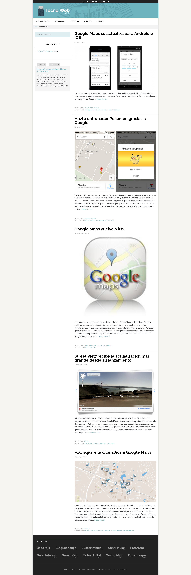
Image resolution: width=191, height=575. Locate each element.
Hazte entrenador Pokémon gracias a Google (110, 120)
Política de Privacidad (104, 569)
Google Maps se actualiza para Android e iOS (114, 35)
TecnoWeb (56, 10)
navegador (116, 110)
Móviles (96, 108)
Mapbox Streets (116, 531)
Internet (87, 218)
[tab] (40, 64)
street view (109, 443)
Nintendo (103, 220)
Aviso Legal (91, 569)
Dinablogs (82, 569)
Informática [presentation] (54, 64)
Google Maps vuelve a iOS (99, 229)
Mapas (109, 110)
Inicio (35, 27)
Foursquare (88, 531)
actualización (89, 443)
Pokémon (111, 220)
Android (87, 110)
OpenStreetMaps (128, 531)
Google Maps (95, 110)
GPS (102, 110)
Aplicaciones (88, 108)
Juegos (93, 218)
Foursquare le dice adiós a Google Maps (113, 452)
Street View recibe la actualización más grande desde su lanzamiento (112, 358)
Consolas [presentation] (41, 64)
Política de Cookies (120, 569)
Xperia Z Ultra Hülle (45, 51)
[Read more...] (102, 99)
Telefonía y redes (106, 345)
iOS (105, 110)
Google (87, 220)
